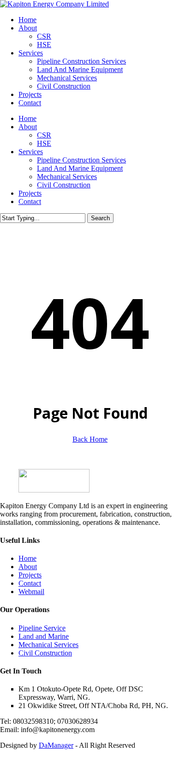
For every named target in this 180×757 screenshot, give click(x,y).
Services (30, 152)
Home (27, 118)
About (27, 127)
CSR (44, 135)
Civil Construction (63, 185)
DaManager (56, 745)
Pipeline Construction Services (81, 160)
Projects (30, 193)
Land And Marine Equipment (80, 168)
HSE (44, 143)
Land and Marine (43, 636)
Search (100, 218)
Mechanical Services (67, 176)
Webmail (31, 591)
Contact (29, 201)
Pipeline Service (42, 628)
